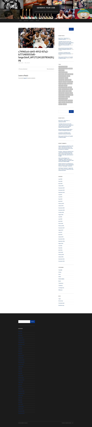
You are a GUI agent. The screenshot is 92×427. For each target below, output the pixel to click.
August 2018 (60, 214)
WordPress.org (61, 305)
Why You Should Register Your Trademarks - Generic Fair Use (64, 159)
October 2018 (61, 212)
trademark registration (63, 100)
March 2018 (60, 223)
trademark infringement (63, 98)
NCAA (63, 91)
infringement (70, 83)
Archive (37, 20)
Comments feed (61, 303)
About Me (26, 20)
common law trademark (63, 66)
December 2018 (61, 207)
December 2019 (61, 187)
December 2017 (61, 227)
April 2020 (60, 183)
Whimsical (60, 289)
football (60, 81)
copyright (70, 68)
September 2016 (61, 241)
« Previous (22, 69)
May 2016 (60, 247)
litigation (69, 87)
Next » (50, 69)
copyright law (61, 74)
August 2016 (60, 243)
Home (20, 20)
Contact (32, 20)
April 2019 (60, 201)
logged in (25, 78)
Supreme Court (61, 96)
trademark (67, 96)
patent (70, 91)
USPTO (60, 104)
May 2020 (60, 181)
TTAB (60, 102)
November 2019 (61, 190)
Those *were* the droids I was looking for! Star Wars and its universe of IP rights (65, 154)
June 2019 (60, 196)
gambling (64, 81)
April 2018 (60, 221)
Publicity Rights (61, 278)
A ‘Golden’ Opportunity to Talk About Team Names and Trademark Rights (66, 160)
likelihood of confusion (63, 87)
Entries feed (60, 300)
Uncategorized (61, 287)
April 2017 (60, 234)
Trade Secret (60, 283)
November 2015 (61, 261)
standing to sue (61, 94)
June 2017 (60, 232)
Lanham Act (61, 85)
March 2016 (60, 252)
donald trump (61, 77)
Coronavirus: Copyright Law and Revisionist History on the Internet (64, 53)
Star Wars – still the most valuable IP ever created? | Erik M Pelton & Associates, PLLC (65, 152)
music (60, 91)
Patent (59, 276)
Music (59, 274)
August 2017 (60, 230)
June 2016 (60, 245)
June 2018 (60, 218)
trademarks (70, 100)
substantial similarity (69, 94)
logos (60, 89)
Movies (59, 272)
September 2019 (61, 192)
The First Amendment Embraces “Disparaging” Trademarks (66, 165)
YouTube (64, 104)
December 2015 (61, 258)
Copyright (60, 269)
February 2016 (61, 254)
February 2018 (61, 225)
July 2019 (60, 194)
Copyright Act (61, 70)
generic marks (70, 81)
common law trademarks (63, 68)
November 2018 (61, 210)
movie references (65, 89)
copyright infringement (63, 72)
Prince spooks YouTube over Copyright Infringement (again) (65, 58)
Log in (59, 298)
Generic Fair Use (46, 8)
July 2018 (60, 216)
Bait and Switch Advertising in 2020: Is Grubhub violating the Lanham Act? (65, 49)
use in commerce (69, 102)
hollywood (64, 83)
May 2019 (60, 199)
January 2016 (60, 256)
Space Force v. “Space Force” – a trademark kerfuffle (64, 39)
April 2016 (60, 250)
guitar (60, 83)
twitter (64, 102)
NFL (66, 91)
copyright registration (69, 74)
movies (71, 89)
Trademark (60, 285)
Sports (59, 280)
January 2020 (60, 185)
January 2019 (60, 205)
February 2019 (61, 203)
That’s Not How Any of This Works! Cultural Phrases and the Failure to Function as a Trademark (65, 148)
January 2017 (60, 236)
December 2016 (61, 238)
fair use (66, 77)
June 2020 (60, 179)
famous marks (61, 79)
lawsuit (65, 85)
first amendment (68, 79)
